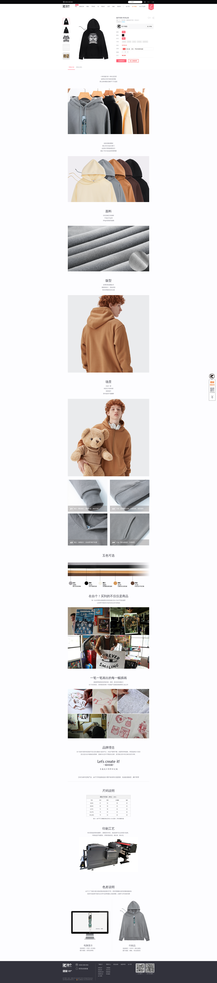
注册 (153, 2)
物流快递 (108, 971)
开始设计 (150, 7)
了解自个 (100, 964)
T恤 (76, 6)
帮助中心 (108, 964)
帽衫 (88, 6)
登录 (148, 2)
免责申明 (123, 964)
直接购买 (121, 61)
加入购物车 (133, 61)
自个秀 (128, 6)
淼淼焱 (123, 21)
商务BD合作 (101, 971)
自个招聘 (100, 976)
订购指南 (108, 967)
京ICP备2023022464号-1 (68, 979)
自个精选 (124, 26)
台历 (108, 6)
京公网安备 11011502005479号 (85, 979)
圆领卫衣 (81, 6)
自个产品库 (142, 6)
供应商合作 (100, 974)
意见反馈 (115, 964)
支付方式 (108, 969)
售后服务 (108, 974)
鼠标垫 (119, 6)
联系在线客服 (83, 969)
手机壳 (93, 6)
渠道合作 (100, 969)
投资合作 (100, 967)
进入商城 (149, 26)
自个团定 (134, 6)
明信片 (103, 6)
